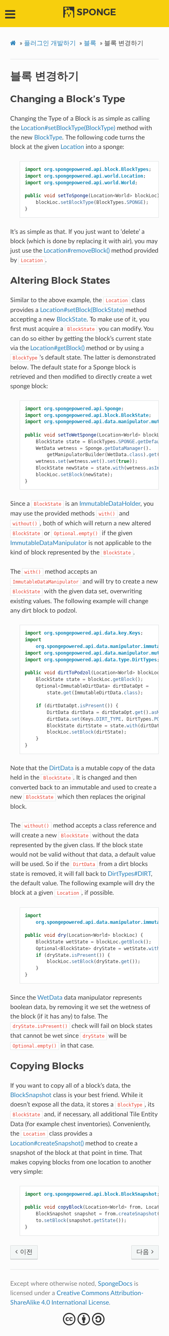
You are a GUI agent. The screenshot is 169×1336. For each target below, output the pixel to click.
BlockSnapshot (30, 1095)
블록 (90, 43)
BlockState (71, 319)
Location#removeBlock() (77, 251)
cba (85, 1319)
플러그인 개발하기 (50, 43)
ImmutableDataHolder (109, 504)
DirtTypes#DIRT (129, 874)
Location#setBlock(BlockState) (82, 310)
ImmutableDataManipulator (48, 543)
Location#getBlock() (57, 348)
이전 (25, 1252)
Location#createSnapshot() (47, 1143)
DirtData (61, 768)
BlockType (48, 137)
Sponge (96, 12)
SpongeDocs (115, 1284)
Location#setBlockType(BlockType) (68, 128)
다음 (143, 1252)
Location (72, 147)
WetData (49, 998)
